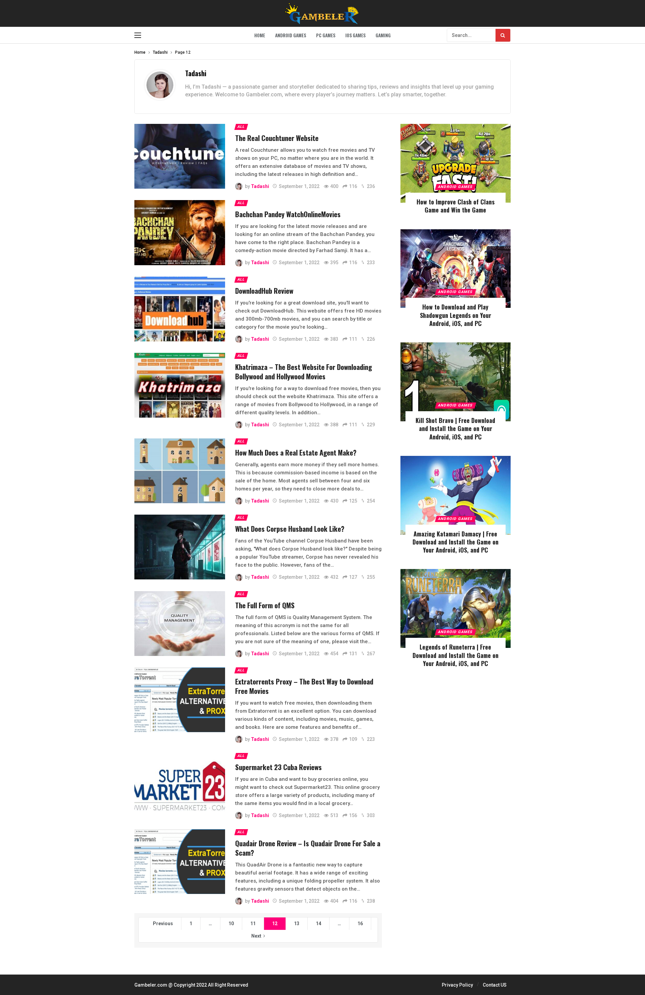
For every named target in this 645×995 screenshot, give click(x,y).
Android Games (455, 187)
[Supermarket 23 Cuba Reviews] (179, 785)
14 (318, 923)
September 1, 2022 (299, 186)
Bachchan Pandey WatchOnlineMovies (288, 214)
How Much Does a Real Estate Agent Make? (295, 452)
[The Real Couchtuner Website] (179, 156)
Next (256, 936)
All (241, 127)
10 (231, 923)
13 (296, 923)
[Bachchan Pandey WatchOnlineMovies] (179, 232)
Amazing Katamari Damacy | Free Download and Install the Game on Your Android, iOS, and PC (456, 542)
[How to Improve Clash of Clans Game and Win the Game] (455, 163)
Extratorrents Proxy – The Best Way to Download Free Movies (304, 686)
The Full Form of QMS (265, 605)
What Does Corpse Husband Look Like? (289, 528)
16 (360, 923)
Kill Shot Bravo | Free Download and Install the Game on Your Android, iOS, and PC (455, 428)
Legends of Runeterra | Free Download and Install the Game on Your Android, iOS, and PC (456, 655)
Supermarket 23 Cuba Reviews (278, 767)
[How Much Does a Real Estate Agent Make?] (179, 470)
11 (253, 923)
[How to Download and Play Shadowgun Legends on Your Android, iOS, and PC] (455, 268)
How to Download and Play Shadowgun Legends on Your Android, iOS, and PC (455, 315)
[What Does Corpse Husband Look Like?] (179, 547)
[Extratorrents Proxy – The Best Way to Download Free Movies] (179, 699)
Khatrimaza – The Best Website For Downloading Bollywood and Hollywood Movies (303, 371)
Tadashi (195, 73)
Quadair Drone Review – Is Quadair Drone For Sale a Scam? (307, 848)
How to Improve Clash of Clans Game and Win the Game (455, 205)
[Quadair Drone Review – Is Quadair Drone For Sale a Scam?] (179, 861)
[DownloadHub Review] (179, 309)
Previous (163, 923)
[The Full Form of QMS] (179, 623)
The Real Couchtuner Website (276, 138)
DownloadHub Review (264, 290)
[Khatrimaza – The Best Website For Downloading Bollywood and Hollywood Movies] (179, 385)
